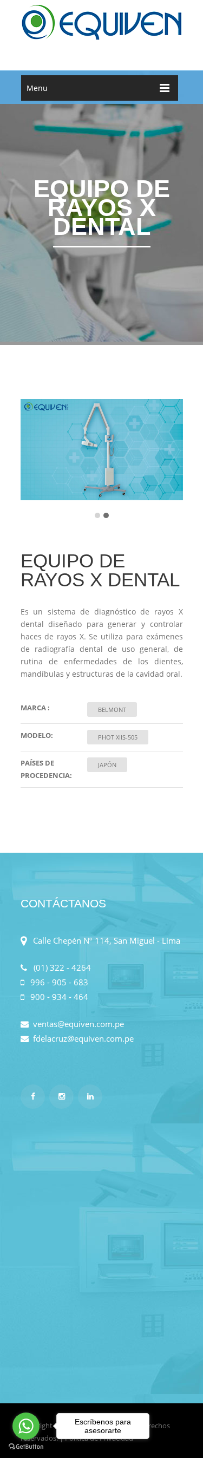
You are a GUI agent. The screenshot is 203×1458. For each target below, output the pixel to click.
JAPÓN (107, 765)
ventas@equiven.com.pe (76, 1023)
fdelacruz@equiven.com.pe (81, 1038)
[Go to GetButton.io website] (26, 1446)
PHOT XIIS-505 (117, 737)
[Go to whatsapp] (26, 1426)
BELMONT (112, 709)
